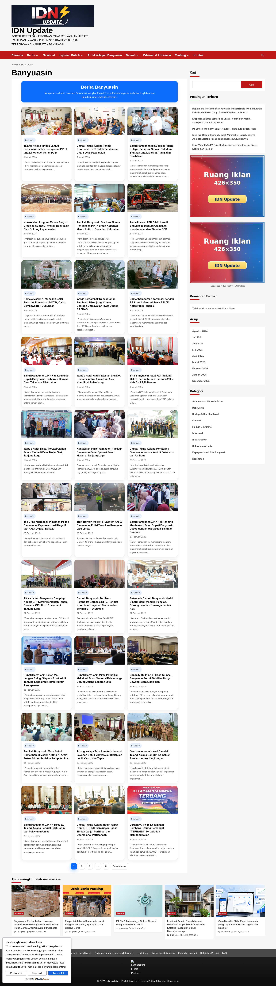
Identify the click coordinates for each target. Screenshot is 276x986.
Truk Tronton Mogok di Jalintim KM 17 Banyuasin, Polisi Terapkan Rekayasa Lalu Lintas (99, 525)
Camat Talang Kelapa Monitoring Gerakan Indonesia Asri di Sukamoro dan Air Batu (152, 452)
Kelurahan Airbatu (202, 445)
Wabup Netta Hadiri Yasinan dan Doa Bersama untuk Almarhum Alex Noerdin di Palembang (99, 379)
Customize (16, 973)
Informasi (197, 433)
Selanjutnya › (119, 866)
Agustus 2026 (200, 330)
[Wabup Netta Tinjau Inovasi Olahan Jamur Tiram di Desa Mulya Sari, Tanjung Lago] (46, 424)
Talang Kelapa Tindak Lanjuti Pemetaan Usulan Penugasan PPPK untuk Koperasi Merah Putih (45, 149)
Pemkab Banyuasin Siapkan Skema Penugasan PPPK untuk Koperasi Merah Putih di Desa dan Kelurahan (98, 226)
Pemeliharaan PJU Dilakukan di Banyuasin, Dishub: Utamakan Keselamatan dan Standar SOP (149, 226)
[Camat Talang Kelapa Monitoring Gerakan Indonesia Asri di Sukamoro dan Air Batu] (152, 424)
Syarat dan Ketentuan (163, 953)
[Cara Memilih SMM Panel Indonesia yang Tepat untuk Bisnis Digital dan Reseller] (240, 901)
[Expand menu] (37, 55)
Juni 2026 (197, 343)
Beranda (17, 55)
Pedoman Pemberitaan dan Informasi (114, 953)
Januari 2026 (199, 374)
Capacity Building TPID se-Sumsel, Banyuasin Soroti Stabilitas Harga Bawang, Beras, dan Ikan (151, 678)
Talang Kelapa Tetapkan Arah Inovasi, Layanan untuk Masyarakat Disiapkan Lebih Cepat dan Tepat (99, 755)
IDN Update (32, 30)
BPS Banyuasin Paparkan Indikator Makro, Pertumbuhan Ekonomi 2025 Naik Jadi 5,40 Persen (151, 379)
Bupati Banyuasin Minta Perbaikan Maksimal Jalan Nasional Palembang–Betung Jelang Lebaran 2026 (99, 678)
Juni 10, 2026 (188, 935)
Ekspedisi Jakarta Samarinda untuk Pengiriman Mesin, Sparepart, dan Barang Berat (221, 120)
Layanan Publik (69, 55)
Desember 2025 (201, 380)
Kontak (198, 55)
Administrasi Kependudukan (207, 401)
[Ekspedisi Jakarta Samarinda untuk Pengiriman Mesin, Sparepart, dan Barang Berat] (87, 901)
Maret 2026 (198, 362)
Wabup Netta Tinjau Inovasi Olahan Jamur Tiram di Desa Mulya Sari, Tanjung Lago (45, 452)
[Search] (263, 55)
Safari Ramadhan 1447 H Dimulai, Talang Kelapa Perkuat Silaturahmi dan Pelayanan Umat (44, 828)
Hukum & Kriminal (202, 426)
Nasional (49, 55)
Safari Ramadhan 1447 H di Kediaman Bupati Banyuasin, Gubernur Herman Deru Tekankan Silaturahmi (46, 379)
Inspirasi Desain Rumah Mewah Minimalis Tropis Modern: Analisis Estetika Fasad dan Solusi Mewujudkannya (223, 136)
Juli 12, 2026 (85, 932)
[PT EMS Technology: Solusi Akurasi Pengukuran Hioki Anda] (138, 901)
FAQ (224, 953)
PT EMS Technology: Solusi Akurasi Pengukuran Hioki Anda (224, 128)
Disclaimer (142, 953)
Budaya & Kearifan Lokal (205, 414)
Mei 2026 (197, 349)
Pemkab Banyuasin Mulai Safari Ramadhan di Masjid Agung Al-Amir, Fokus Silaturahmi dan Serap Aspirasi (46, 755)
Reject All (37, 973)
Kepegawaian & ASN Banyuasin (209, 452)
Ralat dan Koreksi (187, 953)
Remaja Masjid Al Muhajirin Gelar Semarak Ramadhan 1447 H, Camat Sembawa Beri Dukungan (45, 302)
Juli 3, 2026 (135, 928)
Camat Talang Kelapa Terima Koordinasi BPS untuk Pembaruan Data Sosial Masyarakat (98, 149)
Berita (31, 55)
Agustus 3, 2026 (35, 932)
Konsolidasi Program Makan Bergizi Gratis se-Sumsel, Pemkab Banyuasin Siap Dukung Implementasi (46, 226)
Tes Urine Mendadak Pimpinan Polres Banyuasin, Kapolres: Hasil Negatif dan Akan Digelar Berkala (46, 525)
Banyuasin (198, 407)
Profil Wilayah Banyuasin (105, 55)
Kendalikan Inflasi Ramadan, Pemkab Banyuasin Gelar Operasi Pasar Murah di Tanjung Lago (99, 452)
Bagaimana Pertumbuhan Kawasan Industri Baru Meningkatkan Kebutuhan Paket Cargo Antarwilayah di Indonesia (227, 110)
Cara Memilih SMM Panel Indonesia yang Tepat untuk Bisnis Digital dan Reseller (224, 146)
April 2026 (198, 355)
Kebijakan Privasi (209, 953)
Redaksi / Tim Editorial (79, 953)
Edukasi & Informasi (157, 55)
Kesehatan (198, 458)
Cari (193, 72)
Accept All (58, 973)
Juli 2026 (197, 337)
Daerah (131, 55)
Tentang (180, 55)
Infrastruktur (199, 439)
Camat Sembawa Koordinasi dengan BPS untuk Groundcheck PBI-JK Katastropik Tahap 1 (152, 302)
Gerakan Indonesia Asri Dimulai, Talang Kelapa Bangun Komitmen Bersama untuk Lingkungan (150, 755)
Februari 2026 (200, 368)
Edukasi (196, 420)
